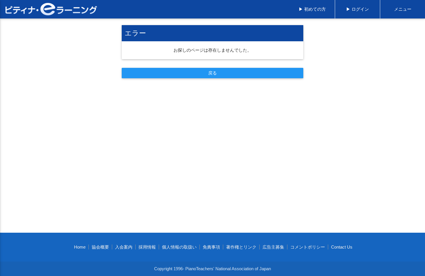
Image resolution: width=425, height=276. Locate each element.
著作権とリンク (241, 247)
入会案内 (123, 247)
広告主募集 (273, 247)
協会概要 (100, 247)
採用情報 (147, 247)
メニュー (402, 9)
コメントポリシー (307, 247)
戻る (212, 72)
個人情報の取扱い (179, 247)
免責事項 (211, 247)
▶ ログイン (357, 9)
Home (80, 247)
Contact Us (341, 247)
